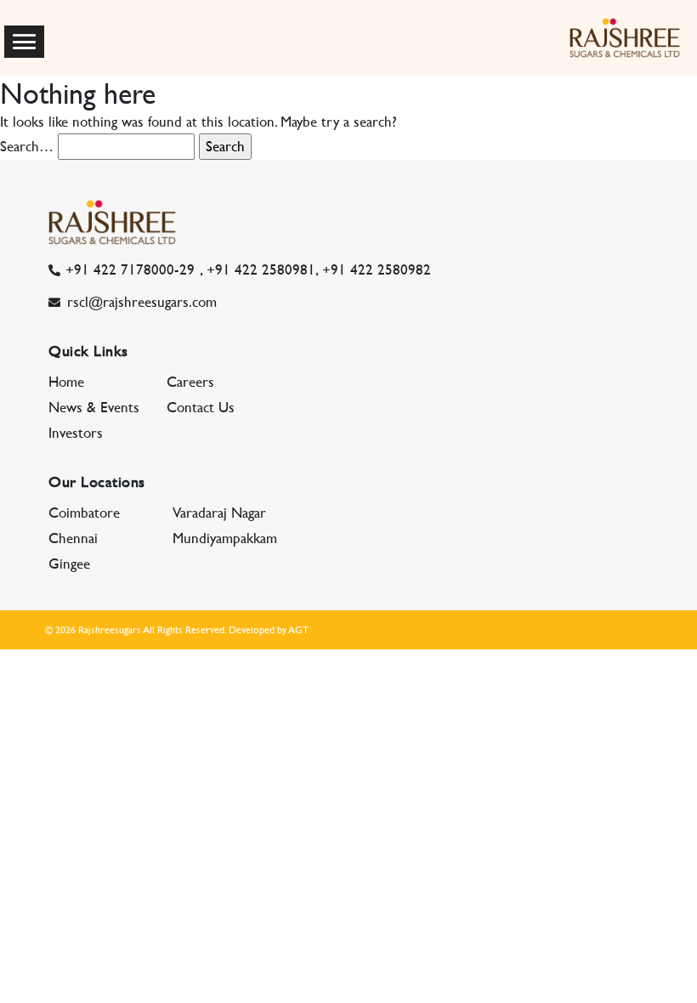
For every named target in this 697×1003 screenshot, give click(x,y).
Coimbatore (84, 512)
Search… (27, 146)
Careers (190, 381)
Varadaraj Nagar (219, 512)
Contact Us (201, 407)
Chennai (73, 538)
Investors (75, 432)
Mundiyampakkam (225, 538)
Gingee (69, 563)
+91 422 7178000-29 (130, 269)
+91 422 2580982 (376, 269)
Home (66, 381)
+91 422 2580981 (261, 269)
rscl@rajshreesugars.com (142, 301)
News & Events (93, 407)
